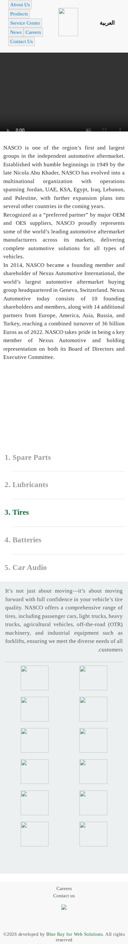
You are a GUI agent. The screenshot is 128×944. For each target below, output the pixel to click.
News (16, 32)
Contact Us (21, 41)
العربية (107, 23)
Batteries (26, 540)
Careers (33, 32)
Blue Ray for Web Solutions (74, 934)
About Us (20, 4)
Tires (20, 512)
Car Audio (29, 567)
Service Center (25, 23)
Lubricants (30, 485)
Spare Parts (31, 457)
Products (19, 13)
